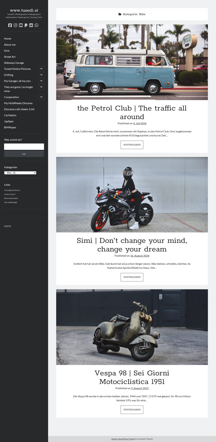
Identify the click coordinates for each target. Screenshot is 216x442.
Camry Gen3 (9, 194)
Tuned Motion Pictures (17, 68)
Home (7, 38)
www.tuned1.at (24, 10)
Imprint (7, 226)
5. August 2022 (140, 388)
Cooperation (11, 97)
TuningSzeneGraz (12, 190)
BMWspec (10, 127)
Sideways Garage (14, 62)
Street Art (10, 56)
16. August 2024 (139, 255)
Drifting (8, 74)
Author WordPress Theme (122, 439)
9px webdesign (10, 202)
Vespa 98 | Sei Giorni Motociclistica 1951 (132, 327)
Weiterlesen (133, 146)
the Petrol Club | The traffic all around (132, 62)
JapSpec (9, 121)
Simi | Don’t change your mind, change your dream (132, 195)
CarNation (10, 115)
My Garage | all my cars (17, 80)
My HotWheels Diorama (18, 103)
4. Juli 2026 (139, 123)
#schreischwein (11, 198)
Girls (7, 50)
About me (10, 44)
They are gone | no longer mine (18, 89)
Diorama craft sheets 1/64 (19, 109)
